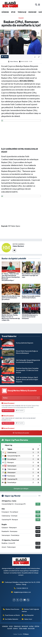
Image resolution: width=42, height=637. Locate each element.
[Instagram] (21, 600)
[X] (17, 600)
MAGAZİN (31, 628)
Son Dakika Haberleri (11, 619)
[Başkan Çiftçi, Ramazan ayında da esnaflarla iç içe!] (21, 42)
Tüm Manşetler (29, 615)
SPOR (13, 12)
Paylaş (6, 56)
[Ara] (36, 5)
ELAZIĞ (10, 628)
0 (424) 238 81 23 (22, 588)
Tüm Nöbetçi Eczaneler (22, 433)
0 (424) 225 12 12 (8, 423)
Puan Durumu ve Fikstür (12, 615)
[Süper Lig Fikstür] (39, 496)
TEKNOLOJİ (22, 12)
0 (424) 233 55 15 (8, 410)
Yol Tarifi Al (20, 410)
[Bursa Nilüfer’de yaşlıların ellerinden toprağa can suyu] (31, 267)
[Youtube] (24, 600)
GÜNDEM (5, 12)
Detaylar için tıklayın (21, 488)
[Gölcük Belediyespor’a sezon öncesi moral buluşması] (31, 308)
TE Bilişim (26, 634)
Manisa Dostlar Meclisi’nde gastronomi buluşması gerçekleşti (11, 298)
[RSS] (28, 600)
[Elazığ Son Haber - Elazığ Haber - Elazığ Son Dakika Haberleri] (10, 4)
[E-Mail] (14, 250)
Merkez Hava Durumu (12, 609)
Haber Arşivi (28, 619)
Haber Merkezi (14, 61)
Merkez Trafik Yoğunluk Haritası (30, 610)
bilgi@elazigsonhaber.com (22, 592)
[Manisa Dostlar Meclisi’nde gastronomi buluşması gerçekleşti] (11, 289)
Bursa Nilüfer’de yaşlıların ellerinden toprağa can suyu (31, 275)
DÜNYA (15, 628)
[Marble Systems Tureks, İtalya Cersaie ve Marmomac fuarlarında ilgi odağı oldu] (11, 308)
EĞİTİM (37, 626)
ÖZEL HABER (23, 628)
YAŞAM (21, 18)
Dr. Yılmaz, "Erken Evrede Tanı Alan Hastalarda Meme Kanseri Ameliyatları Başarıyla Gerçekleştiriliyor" (11, 277)
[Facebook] (14, 600)
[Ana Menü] (39, 5)
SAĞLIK (31, 626)
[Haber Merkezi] (6, 247)
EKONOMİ (32, 12)
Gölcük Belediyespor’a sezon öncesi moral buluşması (30, 316)
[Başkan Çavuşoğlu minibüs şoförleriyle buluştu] (31, 289)
